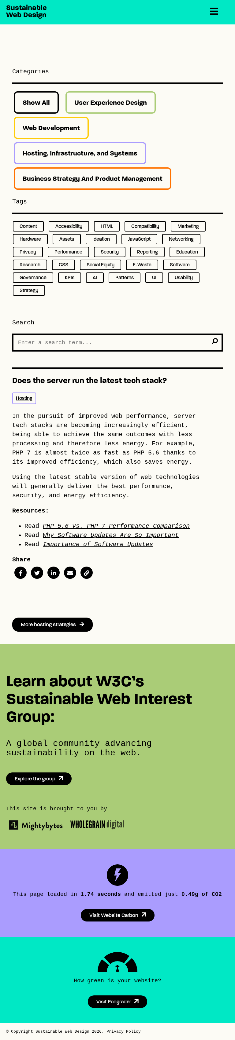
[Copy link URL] (86, 573)
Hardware (30, 239)
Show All (36, 102)
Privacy (28, 252)
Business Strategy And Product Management (92, 178)
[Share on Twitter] (37, 573)
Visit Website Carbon (113, 915)
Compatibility (145, 226)
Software (180, 265)
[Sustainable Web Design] (26, 16)
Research (30, 265)
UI (154, 277)
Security (110, 252)
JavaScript (139, 239)
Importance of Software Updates (98, 544)
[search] (215, 341)
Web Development (51, 128)
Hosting (24, 398)
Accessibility (68, 226)
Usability (184, 277)
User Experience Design (110, 102)
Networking (181, 239)
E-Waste (142, 265)
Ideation (101, 239)
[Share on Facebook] (20, 573)
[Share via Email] (70, 573)
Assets (66, 239)
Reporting (147, 252)
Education (187, 252)
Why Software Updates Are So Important (111, 535)
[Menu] (214, 11)
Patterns (124, 277)
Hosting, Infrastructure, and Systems (80, 153)
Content (28, 226)
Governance (33, 277)
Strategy (29, 290)
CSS (63, 265)
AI (95, 277)
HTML (107, 226)
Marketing (188, 226)
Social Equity (100, 265)
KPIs (69, 277)
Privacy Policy (123, 1031)
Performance (68, 252)
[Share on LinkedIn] (53, 573)
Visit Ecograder (113, 1001)
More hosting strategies (50, 624)
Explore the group (35, 778)
